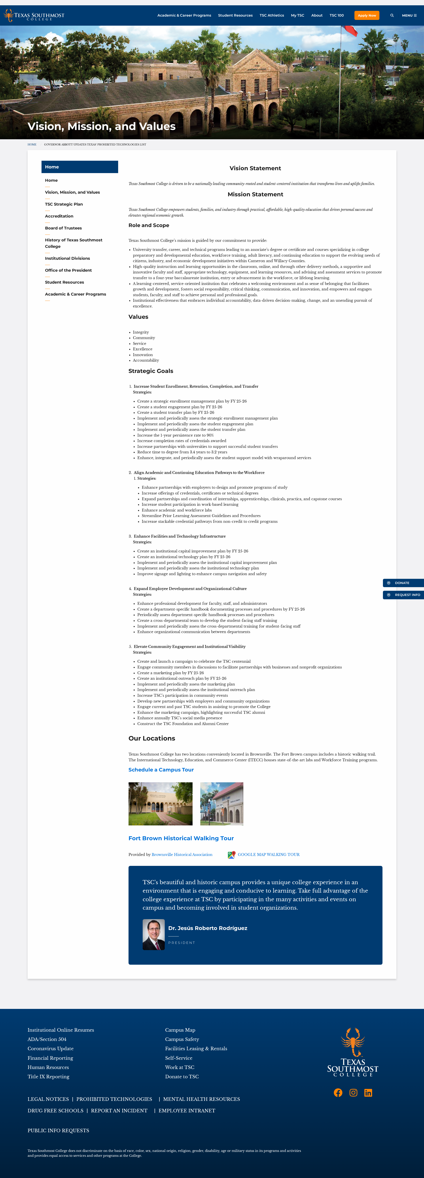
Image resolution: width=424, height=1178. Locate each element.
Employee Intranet (187, 1111)
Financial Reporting (50, 1058)
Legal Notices (48, 1099)
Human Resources (48, 1067)
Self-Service (178, 1058)
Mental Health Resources (201, 1099)
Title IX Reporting (48, 1076)
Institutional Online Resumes (61, 1030)
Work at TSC (179, 1067)
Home (52, 167)
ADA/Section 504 (47, 1039)
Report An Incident (119, 1111)
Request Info (407, 595)
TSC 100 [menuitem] (337, 15)
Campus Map (180, 1030)
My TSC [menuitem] (297, 15)
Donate (401, 583)
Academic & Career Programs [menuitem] (184, 15)
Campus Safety (182, 1039)
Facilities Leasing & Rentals (196, 1048)
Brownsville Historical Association (182, 854)
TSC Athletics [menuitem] (272, 15)
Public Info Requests (58, 1130)
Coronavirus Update (51, 1048)
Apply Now (367, 15)
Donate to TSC (182, 1076)
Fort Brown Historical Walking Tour (181, 838)
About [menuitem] (317, 15)
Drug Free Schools (55, 1111)
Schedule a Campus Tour (161, 770)
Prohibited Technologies (114, 1099)
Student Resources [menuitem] (235, 15)
